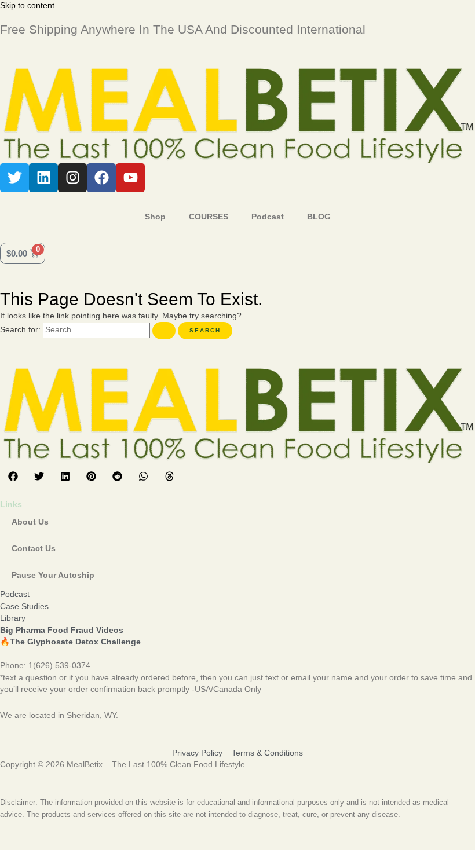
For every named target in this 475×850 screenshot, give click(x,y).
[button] (13, 476)
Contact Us (34, 548)
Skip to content (27, 5)
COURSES (208, 216)
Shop (155, 216)
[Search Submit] (164, 330)
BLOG (319, 216)
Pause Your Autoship (53, 575)
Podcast (267, 216)
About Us (30, 522)
